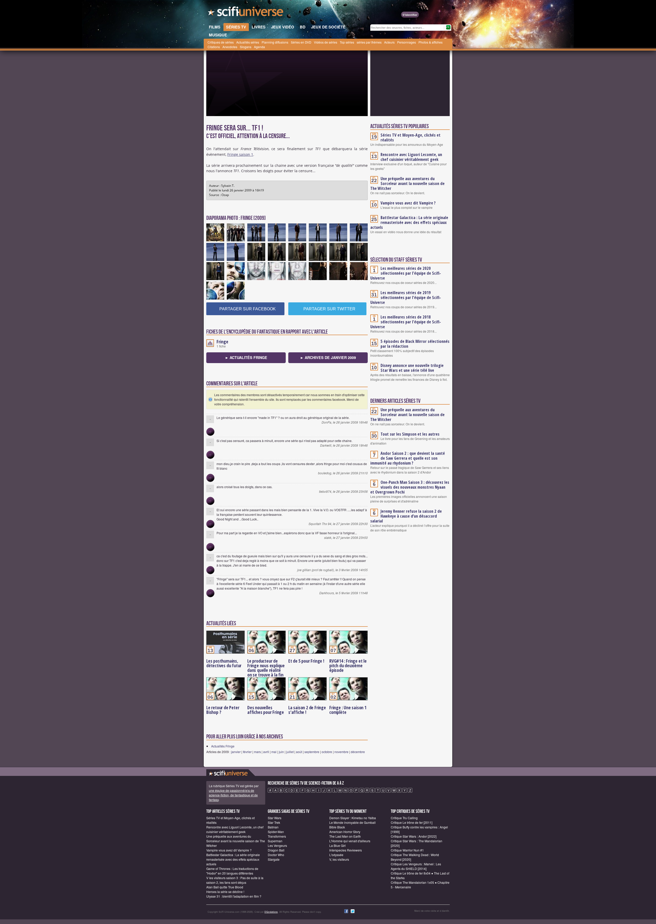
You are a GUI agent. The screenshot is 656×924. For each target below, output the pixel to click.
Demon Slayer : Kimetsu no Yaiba (352, 818)
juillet (290, 752)
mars (257, 752)
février (247, 752)
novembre (341, 752)
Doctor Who (276, 855)
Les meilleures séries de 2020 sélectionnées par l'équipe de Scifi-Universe (405, 273)
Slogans (245, 47)
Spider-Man (276, 831)
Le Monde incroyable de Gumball (352, 822)
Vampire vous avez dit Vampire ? (408, 203)
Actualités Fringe (222, 746)
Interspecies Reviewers (345, 850)
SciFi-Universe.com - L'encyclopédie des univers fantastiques (246, 12)
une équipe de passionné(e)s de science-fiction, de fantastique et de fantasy (233, 795)
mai (273, 752)
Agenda (259, 47)
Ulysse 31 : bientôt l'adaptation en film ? (233, 896)
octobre (327, 752)
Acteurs (389, 42)
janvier (236, 752)
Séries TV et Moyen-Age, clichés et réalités (410, 137)
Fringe (222, 341)
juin (281, 752)
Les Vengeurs (277, 845)
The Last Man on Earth (345, 836)
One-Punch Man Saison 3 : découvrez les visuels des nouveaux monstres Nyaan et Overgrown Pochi (409, 487)
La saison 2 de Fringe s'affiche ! (307, 709)
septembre (311, 752)
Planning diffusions (275, 42)
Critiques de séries (221, 42)
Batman (273, 827)
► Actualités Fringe (246, 357)
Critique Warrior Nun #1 (407, 850)
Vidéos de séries (325, 42)
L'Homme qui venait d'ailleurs (349, 841)
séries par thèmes (369, 42)
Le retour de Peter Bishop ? (222, 709)
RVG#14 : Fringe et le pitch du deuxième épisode (348, 665)
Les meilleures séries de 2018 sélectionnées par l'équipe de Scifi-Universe (405, 322)
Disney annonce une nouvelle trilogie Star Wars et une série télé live (412, 368)
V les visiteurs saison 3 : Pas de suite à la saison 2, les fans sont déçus (234, 880)
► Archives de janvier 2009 (328, 357)
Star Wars (274, 818)
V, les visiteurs (339, 859)
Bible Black (337, 827)
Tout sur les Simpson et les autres (410, 434)
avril (266, 752)
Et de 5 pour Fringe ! (306, 661)
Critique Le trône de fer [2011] (411, 822)
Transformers (277, 836)
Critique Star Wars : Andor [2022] (413, 836)
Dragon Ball (276, 850)
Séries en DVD (301, 42)
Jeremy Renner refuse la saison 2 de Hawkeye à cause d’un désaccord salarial (406, 516)
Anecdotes (229, 47)
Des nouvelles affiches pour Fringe (265, 709)
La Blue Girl (337, 845)
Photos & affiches (430, 42)
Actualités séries (247, 42)
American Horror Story (344, 831)
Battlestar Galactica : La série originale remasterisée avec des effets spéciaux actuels (409, 222)
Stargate (274, 859)
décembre (358, 752)
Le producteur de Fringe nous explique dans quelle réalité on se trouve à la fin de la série (266, 670)
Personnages (406, 42)
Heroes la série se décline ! (225, 891)
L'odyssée (336, 855)
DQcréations (271, 911)
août (299, 752)
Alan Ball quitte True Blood (224, 887)
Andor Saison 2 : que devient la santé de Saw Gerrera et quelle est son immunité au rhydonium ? (407, 458)
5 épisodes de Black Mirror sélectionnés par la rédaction (415, 343)
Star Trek (274, 822)
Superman (275, 841)
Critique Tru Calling (404, 818)
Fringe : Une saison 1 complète (347, 709)
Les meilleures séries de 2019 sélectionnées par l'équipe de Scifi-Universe (405, 297)
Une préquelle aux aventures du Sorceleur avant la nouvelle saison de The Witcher (407, 183)
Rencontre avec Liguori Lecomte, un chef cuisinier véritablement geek (411, 157)
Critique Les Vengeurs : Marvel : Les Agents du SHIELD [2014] (416, 866)
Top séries (347, 42)
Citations (214, 47)
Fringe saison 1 (240, 154)
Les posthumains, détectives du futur (223, 663)
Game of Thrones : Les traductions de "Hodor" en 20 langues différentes (232, 870)
